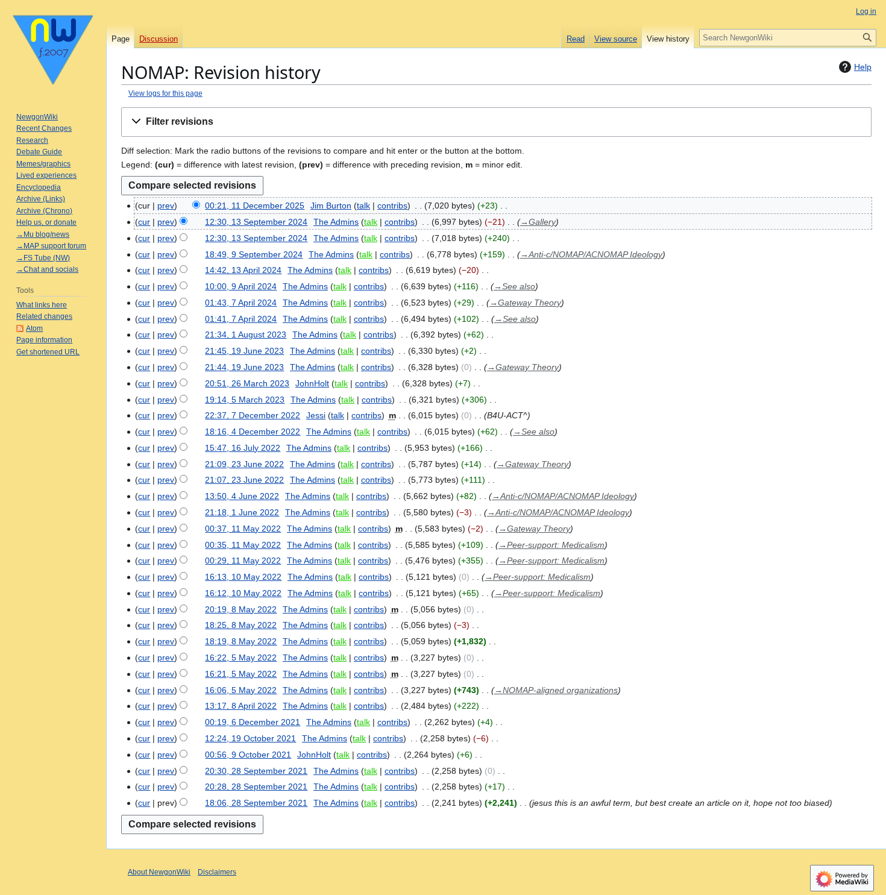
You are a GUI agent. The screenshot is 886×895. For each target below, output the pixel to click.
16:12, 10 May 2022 (243, 593)
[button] (496, 122)
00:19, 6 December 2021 (252, 722)
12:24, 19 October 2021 (250, 738)
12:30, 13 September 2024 (256, 222)
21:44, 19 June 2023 (244, 367)
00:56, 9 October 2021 (248, 754)
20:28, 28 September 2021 (256, 786)
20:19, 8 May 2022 (241, 609)
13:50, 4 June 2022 (242, 496)
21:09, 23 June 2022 (244, 464)
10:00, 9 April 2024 (241, 286)
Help (863, 67)
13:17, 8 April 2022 (241, 706)
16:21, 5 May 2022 (241, 674)
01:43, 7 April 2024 (241, 302)
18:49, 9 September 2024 (254, 254)
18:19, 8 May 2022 (241, 641)
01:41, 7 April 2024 (241, 319)
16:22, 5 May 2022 (241, 657)
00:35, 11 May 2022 (243, 545)
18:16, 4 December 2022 (252, 431)
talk (363, 205)
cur (144, 222)
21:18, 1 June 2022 (242, 512)
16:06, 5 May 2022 (241, 690)
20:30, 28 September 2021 (256, 771)
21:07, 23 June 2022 (244, 480)
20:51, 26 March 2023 (247, 383)
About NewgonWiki (159, 872)
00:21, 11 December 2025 (254, 205)
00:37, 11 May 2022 (243, 528)
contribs (392, 205)
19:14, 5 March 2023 (244, 399)
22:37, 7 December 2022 (252, 415)
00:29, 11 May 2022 (243, 560)
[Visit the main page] (53, 48)
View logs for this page (165, 93)
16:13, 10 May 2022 (243, 577)
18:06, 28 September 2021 (256, 803)
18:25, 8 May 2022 (241, 625)
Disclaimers (217, 872)
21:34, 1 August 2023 (245, 334)
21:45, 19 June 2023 (244, 351)
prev (165, 205)
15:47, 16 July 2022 (242, 448)
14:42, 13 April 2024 (243, 270)
